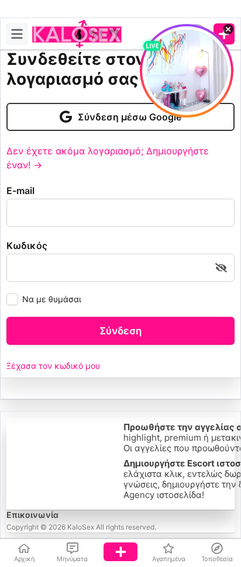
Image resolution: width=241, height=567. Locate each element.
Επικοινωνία (32, 515)
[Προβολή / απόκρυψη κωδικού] (221, 267)
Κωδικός (26, 245)
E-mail (20, 190)
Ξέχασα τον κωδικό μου (53, 366)
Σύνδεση (120, 331)
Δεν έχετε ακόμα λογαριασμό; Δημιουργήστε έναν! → (107, 158)
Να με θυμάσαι (51, 299)
